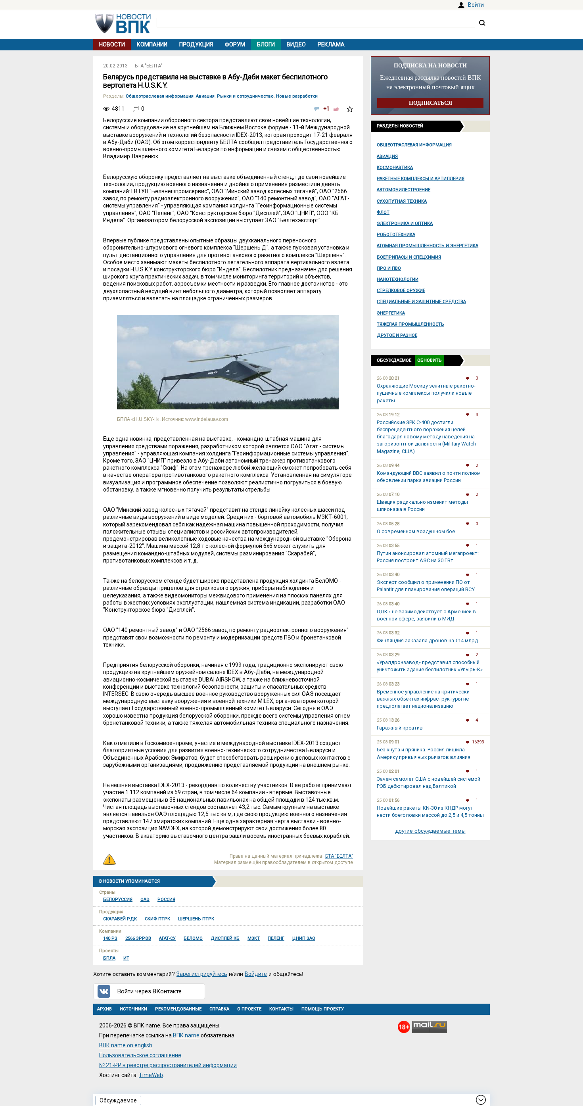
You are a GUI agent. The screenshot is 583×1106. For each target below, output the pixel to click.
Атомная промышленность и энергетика (427, 245)
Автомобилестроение (403, 189)
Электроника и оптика (405, 223)
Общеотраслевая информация (414, 145)
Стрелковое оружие (401, 290)
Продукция (196, 44)
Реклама (331, 44)
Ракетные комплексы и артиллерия (420, 178)
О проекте (249, 1009)
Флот (383, 212)
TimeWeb (151, 1075)
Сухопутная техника (402, 201)
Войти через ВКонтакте (149, 991)
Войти (476, 5)
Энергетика (391, 313)
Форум (235, 44)
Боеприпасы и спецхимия (409, 257)
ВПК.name (186, 1035)
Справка (219, 1009)
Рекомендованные (178, 1009)
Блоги (266, 44)
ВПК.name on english (125, 1045)
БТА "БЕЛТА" (149, 66)
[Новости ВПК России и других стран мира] (123, 31)
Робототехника (396, 234)
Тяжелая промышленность (410, 324)
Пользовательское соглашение (140, 1055)
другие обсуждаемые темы (430, 831)
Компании (152, 44)
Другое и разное (397, 335)
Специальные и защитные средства (421, 301)
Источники (133, 1009)
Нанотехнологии (397, 279)
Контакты (281, 1009)
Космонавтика (395, 167)
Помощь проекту (322, 1009)
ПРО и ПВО (389, 268)
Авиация (387, 156)
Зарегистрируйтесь (201, 974)
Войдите (256, 974)
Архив (104, 1009)
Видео (296, 44)
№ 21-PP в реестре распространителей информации (168, 1065)
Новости (112, 44)
